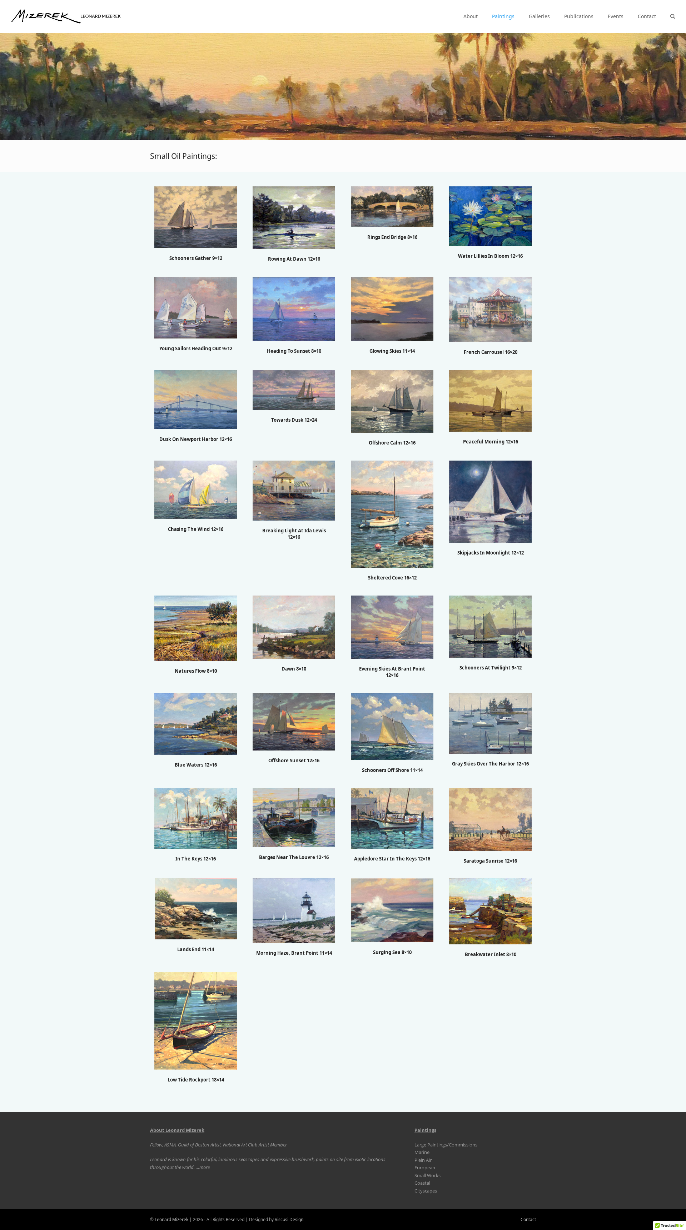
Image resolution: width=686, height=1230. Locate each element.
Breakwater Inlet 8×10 (490, 954)
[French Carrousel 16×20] (490, 309)
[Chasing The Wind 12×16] (195, 489)
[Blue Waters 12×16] (195, 723)
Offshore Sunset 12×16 (293, 760)
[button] (673, 16)
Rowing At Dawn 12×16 (294, 259)
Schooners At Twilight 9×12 (490, 667)
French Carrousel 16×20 (490, 352)
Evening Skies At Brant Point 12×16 (392, 672)
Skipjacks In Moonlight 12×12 (490, 552)
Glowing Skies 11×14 (392, 351)
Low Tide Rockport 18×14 (196, 1079)
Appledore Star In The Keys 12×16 (392, 858)
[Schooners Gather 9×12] (195, 217)
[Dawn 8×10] (294, 626)
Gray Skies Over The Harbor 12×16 (490, 763)
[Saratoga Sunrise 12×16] (490, 818)
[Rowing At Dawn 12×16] (294, 217)
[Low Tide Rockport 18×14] (195, 1020)
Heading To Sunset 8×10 (294, 351)
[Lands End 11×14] (196, 908)
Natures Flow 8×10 (196, 671)
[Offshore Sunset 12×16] (294, 721)
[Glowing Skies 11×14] (392, 308)
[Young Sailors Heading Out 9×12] (195, 307)
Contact (528, 1219)
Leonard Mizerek (171, 1219)
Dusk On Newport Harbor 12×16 (195, 439)
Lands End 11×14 (195, 949)
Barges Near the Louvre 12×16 (294, 857)
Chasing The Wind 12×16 (195, 529)
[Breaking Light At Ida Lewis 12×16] (294, 490)
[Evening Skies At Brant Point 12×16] (392, 626)
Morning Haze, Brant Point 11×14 (294, 953)
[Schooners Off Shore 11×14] (392, 726)
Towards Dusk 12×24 (294, 420)
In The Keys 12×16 (195, 858)
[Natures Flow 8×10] (195, 627)
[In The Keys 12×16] (195, 817)
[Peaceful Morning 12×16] (490, 400)
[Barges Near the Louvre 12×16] (294, 817)
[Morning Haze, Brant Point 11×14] (294, 910)
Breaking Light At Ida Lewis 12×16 (294, 533)
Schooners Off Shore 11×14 (392, 770)
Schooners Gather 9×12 (195, 258)
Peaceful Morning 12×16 (490, 441)
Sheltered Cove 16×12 (392, 577)
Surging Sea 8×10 (392, 952)
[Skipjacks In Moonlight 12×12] (490, 501)
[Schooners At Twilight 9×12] (490, 626)
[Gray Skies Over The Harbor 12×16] (490, 722)
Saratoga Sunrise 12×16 (490, 861)
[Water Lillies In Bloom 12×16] (490, 215)
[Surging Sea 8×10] (392, 910)
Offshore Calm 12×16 (392, 443)
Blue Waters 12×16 (196, 765)
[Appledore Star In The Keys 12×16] (392, 817)
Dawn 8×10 (294, 669)
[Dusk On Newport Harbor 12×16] (195, 399)
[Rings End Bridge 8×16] (392, 206)
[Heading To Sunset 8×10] (294, 308)
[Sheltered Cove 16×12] (392, 514)
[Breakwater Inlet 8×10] (490, 911)
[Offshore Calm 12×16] (392, 401)
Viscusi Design (289, 1219)
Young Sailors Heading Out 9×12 (195, 348)
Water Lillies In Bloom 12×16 (490, 256)
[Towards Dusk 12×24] (294, 389)
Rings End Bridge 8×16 (392, 237)
